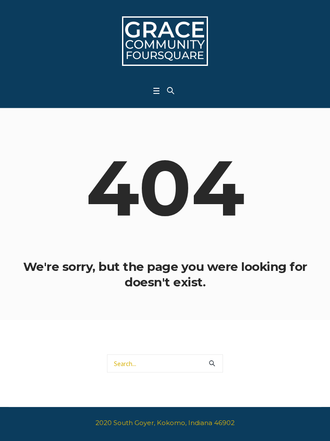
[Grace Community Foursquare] (165, 41)
